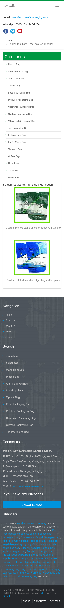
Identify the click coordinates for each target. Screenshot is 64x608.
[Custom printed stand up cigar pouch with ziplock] (32, 205)
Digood (6, 595)
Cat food (13, 572)
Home (8, 40)
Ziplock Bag (14, 85)
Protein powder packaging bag (20, 555)
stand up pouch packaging (31, 523)
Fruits (42, 540)
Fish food (36, 572)
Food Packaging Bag (19, 92)
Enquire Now (32, 505)
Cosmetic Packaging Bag (21, 106)
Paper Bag (13, 177)
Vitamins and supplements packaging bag (28, 556)
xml (41, 592)
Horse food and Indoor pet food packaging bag (31, 574)
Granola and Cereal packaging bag (40, 537)
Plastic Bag (14, 64)
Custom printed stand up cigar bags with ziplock (33, 280)
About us (10, 326)
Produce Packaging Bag (20, 99)
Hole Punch (14, 163)
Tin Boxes (13, 170)
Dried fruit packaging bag (35, 547)
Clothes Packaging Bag (20, 113)
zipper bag (11, 363)
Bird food (24, 572)
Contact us (11, 337)
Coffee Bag (14, 156)
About (26, 601)
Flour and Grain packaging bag (20, 540)
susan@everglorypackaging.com (29, 17)
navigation (10, 5)
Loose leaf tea (11, 565)
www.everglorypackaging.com (27, 486)
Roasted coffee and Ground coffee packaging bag (30, 562)
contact (55, 601)
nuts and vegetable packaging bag (30, 542)
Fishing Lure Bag (17, 135)
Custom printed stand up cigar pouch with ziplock (33, 227)
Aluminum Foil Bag (18, 71)
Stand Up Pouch (16, 78)
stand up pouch (14, 369)
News (8, 331)
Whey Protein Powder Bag (21, 121)
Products (10, 320)
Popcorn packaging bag (40, 551)
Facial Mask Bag (17, 142)
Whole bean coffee (46, 558)
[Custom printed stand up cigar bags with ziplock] (32, 257)
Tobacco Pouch (16, 149)
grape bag (11, 356)
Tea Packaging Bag (18, 128)
